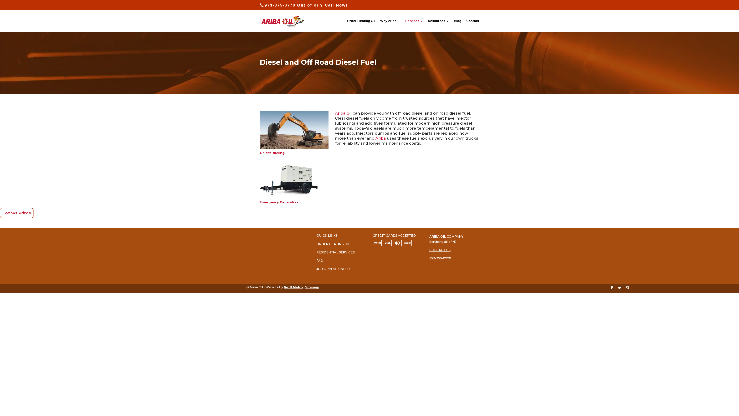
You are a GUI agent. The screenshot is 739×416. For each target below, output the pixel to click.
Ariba (380, 138)
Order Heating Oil (361, 21)
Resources (436, 21)
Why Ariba (388, 21)
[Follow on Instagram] (627, 288)
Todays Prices (17, 213)
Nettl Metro (293, 287)
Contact (472, 21)
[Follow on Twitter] (619, 288)
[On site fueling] (294, 148)
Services (412, 21)
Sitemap (312, 287)
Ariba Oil (343, 113)
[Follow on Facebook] (612, 288)
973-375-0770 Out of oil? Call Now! (306, 5)
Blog (457, 21)
